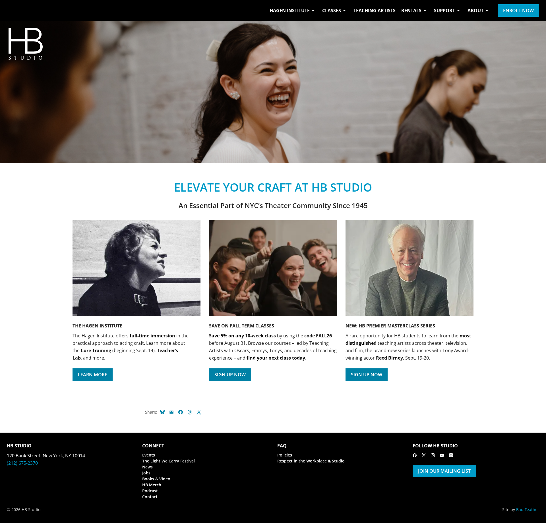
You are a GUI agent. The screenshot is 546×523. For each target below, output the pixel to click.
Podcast (150, 490)
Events (148, 455)
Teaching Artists (374, 10)
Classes (331, 10)
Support (444, 10)
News (147, 467)
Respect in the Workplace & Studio (311, 461)
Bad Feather (527, 509)
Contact (150, 496)
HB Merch (151, 484)
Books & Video (156, 479)
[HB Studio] (12, 10)
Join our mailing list (444, 471)
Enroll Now (518, 10)
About (475, 10)
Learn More (92, 375)
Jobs (146, 473)
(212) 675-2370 (22, 463)
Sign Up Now (230, 375)
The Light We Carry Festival (168, 461)
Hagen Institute (290, 10)
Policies (284, 455)
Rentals (411, 10)
